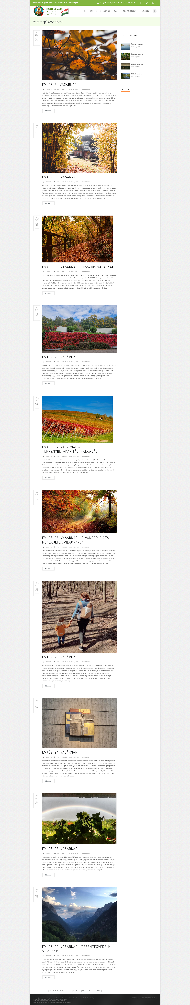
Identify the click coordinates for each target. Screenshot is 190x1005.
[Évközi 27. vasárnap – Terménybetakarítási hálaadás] (77, 419)
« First (61, 991)
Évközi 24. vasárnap (59, 752)
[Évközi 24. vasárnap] (79, 723)
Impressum (135, 998)
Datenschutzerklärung (148, 998)
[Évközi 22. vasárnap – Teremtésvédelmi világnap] (79, 914)
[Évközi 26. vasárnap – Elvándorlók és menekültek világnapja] (79, 511)
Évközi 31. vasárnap (59, 84)
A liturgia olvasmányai (65, 89)
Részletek (48, 111)
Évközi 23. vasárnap (60, 848)
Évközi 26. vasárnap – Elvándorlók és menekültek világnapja (75, 539)
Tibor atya (48, 89)
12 (83, 991)
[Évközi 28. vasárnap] (79, 329)
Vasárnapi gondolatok (83, 89)
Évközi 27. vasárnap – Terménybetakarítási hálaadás (70, 449)
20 (89, 991)
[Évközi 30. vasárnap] (79, 148)
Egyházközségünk (131, 11)
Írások (117, 11)
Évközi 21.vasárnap (136, 44)
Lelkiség (145, 11)
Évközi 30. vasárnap (60, 177)
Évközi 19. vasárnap (137, 64)
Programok (105, 11)
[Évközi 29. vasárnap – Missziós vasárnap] (77, 239)
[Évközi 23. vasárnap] (79, 819)
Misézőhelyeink (90, 11)
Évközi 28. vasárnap (60, 357)
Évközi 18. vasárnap (137, 74)
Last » (99, 991)
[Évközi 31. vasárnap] (79, 55)
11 (79, 991)
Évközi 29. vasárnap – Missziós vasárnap (78, 267)
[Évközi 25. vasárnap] (79, 616)
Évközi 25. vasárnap (60, 657)
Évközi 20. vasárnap (137, 54)
